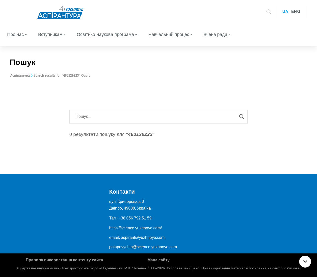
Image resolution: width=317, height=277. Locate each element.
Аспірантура (20, 75)
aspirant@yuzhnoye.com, (143, 237)
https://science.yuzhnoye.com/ (135, 228)
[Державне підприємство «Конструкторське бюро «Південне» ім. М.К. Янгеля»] (60, 11)
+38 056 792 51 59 (135, 218)
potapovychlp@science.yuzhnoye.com (143, 247)
